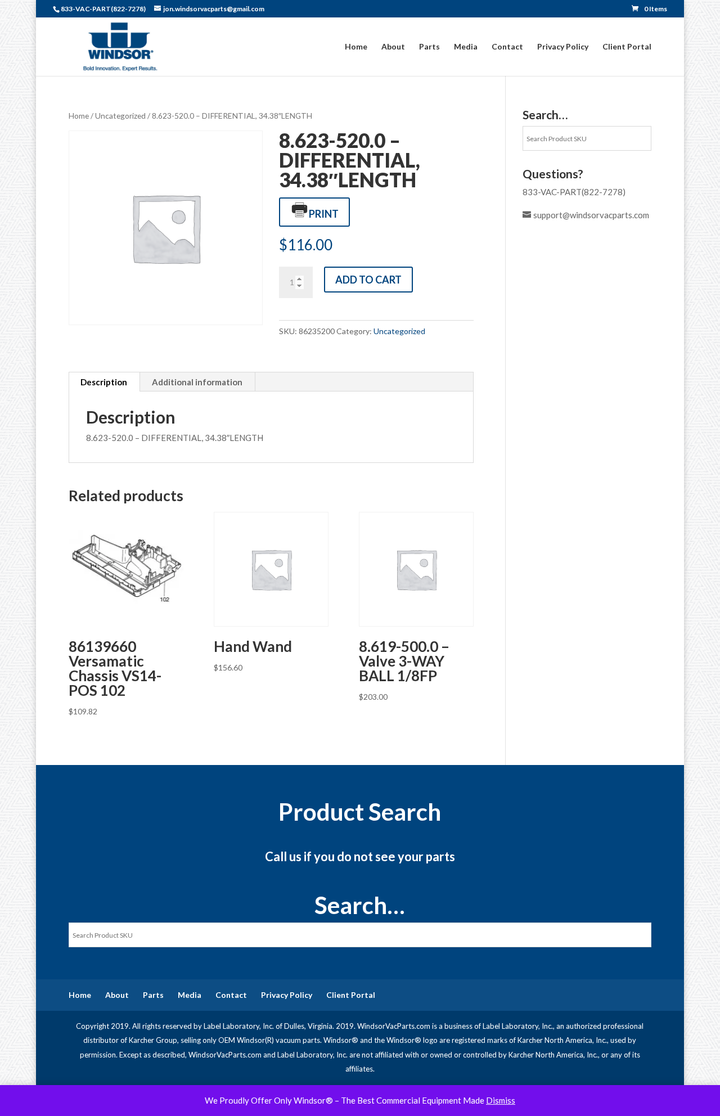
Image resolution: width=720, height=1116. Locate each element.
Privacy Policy (562, 47)
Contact (507, 47)
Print (324, 214)
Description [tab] (103, 382)
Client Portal (626, 47)
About (393, 47)
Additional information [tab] (197, 382)
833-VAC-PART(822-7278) (574, 192)
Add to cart (368, 279)
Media (466, 47)
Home (356, 47)
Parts (429, 47)
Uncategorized (120, 115)
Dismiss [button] (500, 1100)
